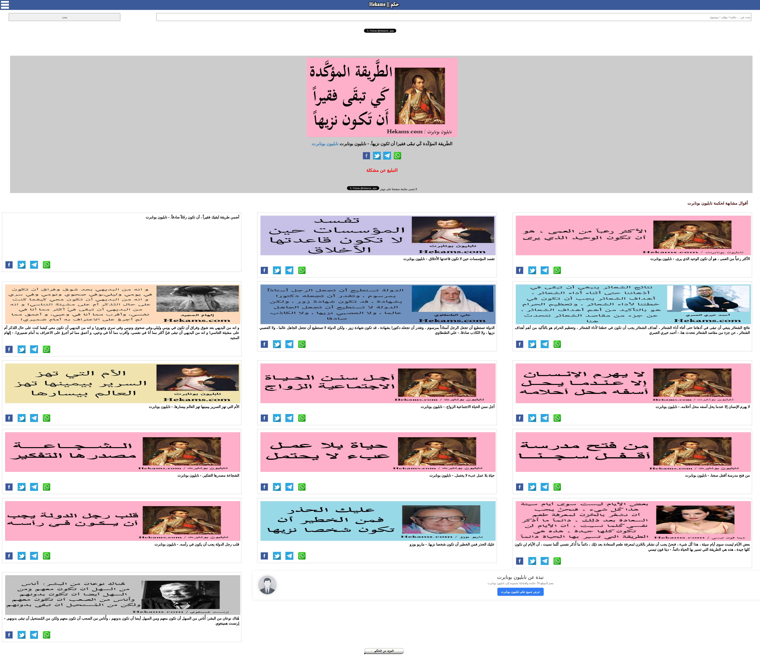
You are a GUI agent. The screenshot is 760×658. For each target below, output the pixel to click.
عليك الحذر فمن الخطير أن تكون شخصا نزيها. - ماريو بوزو (452, 544)
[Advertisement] (380, 43)
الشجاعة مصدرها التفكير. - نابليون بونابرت (208, 475)
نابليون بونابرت (325, 143)
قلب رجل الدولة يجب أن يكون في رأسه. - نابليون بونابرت (197, 544)
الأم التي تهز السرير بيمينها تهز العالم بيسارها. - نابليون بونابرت (194, 406)
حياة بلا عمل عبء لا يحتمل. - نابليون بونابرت (462, 475)
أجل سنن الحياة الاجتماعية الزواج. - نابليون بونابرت (458, 406)
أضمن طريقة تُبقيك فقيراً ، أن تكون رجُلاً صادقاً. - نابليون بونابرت (192, 217)
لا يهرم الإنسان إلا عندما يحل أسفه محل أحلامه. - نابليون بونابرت (703, 406)
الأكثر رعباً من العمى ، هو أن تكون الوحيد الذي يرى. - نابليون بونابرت (700, 258)
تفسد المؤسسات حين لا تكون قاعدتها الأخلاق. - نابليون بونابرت (449, 258)
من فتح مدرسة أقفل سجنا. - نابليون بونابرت (717, 475)
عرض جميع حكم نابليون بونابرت (520, 591)
